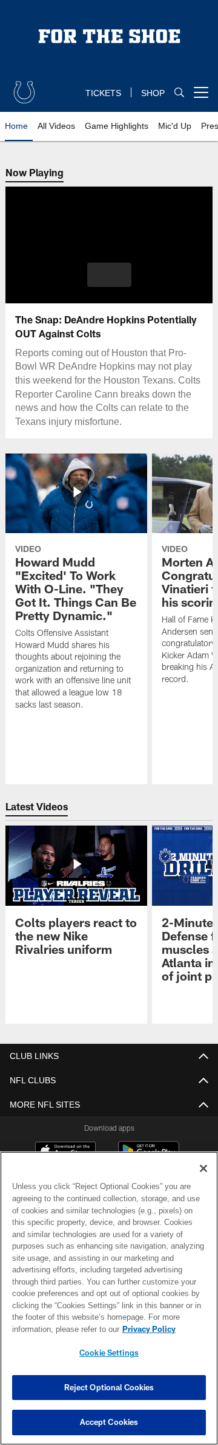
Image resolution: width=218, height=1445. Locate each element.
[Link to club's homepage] (24, 87)
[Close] (203, 1168)
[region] (109, 1298)
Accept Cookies (109, 1422)
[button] (109, 275)
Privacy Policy (52, 1329)
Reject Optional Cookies (109, 1387)
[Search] (179, 92)
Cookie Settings (109, 1352)
